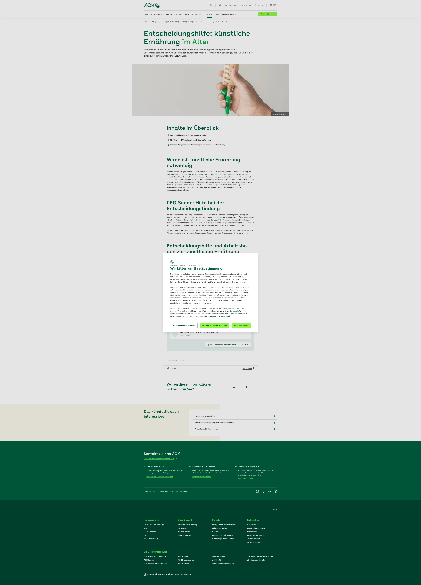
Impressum (208, 316)
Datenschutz (235, 311)
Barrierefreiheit (224, 316)
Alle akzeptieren (241, 325)
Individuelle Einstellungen (184, 325)
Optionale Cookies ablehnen (214, 325)
